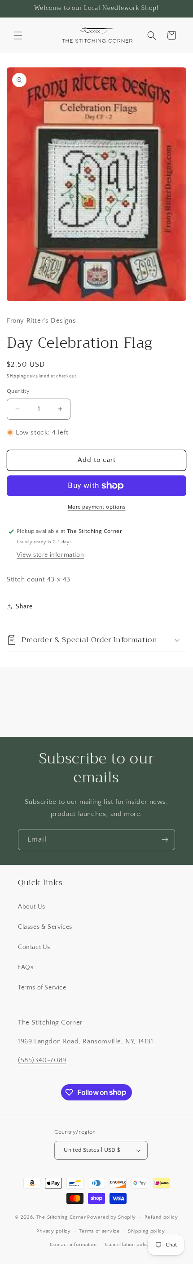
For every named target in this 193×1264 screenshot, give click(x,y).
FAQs (25, 967)
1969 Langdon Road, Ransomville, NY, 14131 (86, 1041)
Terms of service (99, 1231)
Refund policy (161, 1217)
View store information (50, 555)
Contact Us (34, 947)
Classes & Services (45, 927)
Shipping (16, 376)
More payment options (97, 507)
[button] (18, 35)
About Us (31, 906)
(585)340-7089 (42, 1060)
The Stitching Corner (61, 1217)
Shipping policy (146, 1231)
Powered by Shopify (111, 1217)
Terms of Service (42, 987)
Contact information (73, 1244)
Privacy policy (53, 1231)
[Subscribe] (165, 839)
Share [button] (24, 606)
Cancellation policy (128, 1244)
